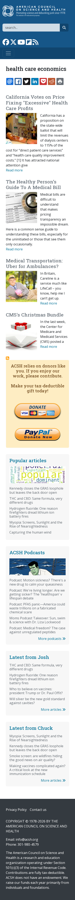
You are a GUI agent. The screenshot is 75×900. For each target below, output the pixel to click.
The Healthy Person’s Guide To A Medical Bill (33, 184)
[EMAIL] (9, 81)
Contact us (38, 809)
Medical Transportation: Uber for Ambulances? (34, 263)
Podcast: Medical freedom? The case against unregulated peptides (37, 630)
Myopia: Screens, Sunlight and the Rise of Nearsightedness (35, 524)
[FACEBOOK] (18, 81)
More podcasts (50, 638)
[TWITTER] (26, 81)
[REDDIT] (51, 81)
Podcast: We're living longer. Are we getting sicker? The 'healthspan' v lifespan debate (37, 594)
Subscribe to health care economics (7, 358)
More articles (51, 709)
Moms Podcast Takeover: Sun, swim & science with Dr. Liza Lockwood (37, 620)
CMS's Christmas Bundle (35, 315)
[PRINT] (60, 81)
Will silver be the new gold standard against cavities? (37, 701)
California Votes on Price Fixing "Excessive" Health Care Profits (37, 102)
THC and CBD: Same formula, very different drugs (35, 500)
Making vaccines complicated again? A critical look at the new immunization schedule (37, 770)
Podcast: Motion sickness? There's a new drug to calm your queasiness (37, 582)
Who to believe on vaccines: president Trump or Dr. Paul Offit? (36, 691)
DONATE (37, 407)
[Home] (35, 11)
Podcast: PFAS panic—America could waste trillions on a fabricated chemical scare (37, 608)
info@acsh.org (27, 839)
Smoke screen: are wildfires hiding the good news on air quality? (35, 758)
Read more (14, 170)
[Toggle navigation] (8, 53)
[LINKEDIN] (34, 81)
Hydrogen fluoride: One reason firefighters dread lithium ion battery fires (33, 512)
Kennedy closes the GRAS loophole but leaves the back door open (36, 490)
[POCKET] (43, 81)
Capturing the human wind (30, 532)
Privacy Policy (16, 809)
